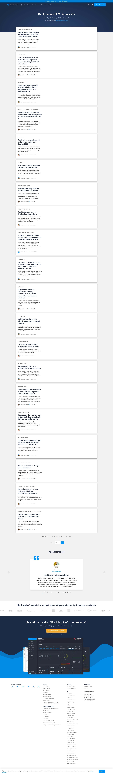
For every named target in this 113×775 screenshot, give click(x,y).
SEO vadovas (46, 718)
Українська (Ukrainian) (72, 759)
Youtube (18, 686)
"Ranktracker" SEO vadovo (62, 20)
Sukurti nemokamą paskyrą (56, 630)
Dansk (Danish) (70, 736)
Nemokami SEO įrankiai (48, 720)
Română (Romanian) (71, 753)
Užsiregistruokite (100, 4)
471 (66, 536)
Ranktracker (12, 5)
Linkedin (33, 686)
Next (70, 536)
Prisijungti (90, 4)
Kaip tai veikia (30, 4)
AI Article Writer (46, 700)
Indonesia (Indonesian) (72, 746)
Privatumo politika (71, 688)
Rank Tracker (46, 686)
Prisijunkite (51, 633)
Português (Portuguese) (72, 723)
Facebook (12, 686)
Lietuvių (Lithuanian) (72, 748)
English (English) (71, 707)
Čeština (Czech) (70, 734)
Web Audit (45, 692)
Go (62, 542)
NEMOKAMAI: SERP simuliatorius (51, 702)
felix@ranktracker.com (89, 700)
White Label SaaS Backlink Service (50, 708)
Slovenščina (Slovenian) (72, 757)
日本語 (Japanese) (71, 717)
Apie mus (86, 688)
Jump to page (51, 542)
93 (54, 536)
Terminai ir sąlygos (71, 686)
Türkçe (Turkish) (70, 728)
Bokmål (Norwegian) (71, 763)
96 (61, 536)
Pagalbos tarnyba (71, 702)
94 (56, 536)
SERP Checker (46, 690)
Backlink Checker (47, 694)
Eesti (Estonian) (70, 740)
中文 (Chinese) (70, 730)
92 (52, 536)
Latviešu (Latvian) (71, 751)
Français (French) (71, 713)
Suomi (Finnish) (70, 742)
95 (59, 536)
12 (67, 592)
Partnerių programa (47, 712)
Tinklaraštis (43, 4)
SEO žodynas (46, 716)
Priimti (101, 771)
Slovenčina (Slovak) (71, 755)
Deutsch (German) (71, 709)
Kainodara (37, 4)
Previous (44, 536)
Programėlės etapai (71, 699)
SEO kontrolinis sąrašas (48, 698)
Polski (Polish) (70, 721)
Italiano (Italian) (70, 715)
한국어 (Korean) (70, 761)
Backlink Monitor (47, 696)
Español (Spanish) (71, 711)
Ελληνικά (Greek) (71, 738)
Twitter (28, 686)
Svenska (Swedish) (71, 726)
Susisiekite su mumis (88, 686)
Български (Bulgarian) (72, 732)
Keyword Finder (46, 688)
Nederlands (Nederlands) (72, 719)
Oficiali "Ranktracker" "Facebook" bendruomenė (23, 686)
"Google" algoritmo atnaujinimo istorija (52, 724)
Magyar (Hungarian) (71, 744)
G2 (38, 686)
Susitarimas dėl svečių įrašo (49, 722)
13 (70, 592)
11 (65, 592)
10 (62, 592)
